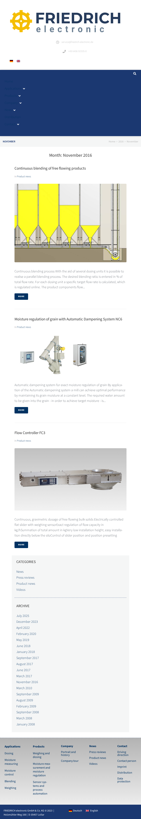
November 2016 (27, 682)
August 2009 (24, 700)
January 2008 (25, 724)
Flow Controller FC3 (30, 432)
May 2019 (22, 640)
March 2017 (24, 676)
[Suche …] (134, 73)
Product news (24, 176)
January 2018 (25, 652)
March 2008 (24, 718)
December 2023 (27, 622)
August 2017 (24, 664)
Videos (20, 590)
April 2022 (23, 628)
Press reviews (25, 577)
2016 (121, 141)
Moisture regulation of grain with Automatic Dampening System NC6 (68, 319)
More (21, 296)
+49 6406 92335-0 (77, 51)
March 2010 (24, 688)
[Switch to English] (18, 61)
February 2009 (26, 706)
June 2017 (23, 670)
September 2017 (27, 658)
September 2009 (27, 694)
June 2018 (23, 646)
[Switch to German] (11, 61)
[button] (15, 88)
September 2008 (27, 712)
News (20, 572)
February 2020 (26, 634)
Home (112, 141)
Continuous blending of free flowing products (50, 168)
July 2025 (22, 616)
